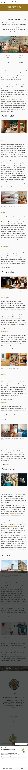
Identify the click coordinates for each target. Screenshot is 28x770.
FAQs (14, 721)
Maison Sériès (4, 402)
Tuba (2, 140)
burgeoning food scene (10, 99)
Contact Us (14, 714)
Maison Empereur (5, 297)
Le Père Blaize (4, 331)
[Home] (14, 2)
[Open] (26, 6)
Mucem (12, 582)
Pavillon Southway (5, 246)
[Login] (25, 2)
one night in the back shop (20, 322)
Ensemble (3, 374)
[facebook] (17, 726)
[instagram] (10, 726)
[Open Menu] (1, 2)
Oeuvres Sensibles (5, 445)
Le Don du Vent (13, 513)
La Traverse (3, 212)
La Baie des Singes (11, 526)
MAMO (3, 614)
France (20, 57)
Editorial (3, 13)
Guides (8, 13)
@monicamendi (13, 707)
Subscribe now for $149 (14, 9)
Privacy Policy (14, 716)
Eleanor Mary (9, 524)
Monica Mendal (7, 62)
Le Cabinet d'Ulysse (17, 654)
